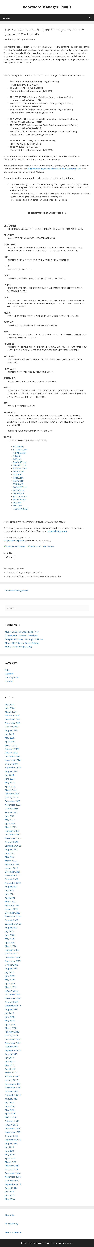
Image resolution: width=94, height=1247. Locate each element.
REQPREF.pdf (19, 499)
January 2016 (11, 1124)
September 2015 (13, 1139)
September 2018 (13, 1005)
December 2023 (12, 801)
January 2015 (11, 1169)
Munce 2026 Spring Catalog (18, 646)
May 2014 (10, 1199)
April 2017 (10, 1069)
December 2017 (12, 1039)
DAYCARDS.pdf (20, 462)
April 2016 (10, 1113)
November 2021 (12, 875)
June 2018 (10, 1016)
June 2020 (10, 935)
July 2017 (9, 1057)
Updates (19, 568)
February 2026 (12, 715)
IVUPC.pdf (18, 480)
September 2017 (13, 1050)
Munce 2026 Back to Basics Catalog (22, 643)
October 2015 (11, 1136)
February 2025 (12, 749)
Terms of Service (13, 1232)
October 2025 (11, 726)
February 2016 (12, 1121)
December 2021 (12, 871)
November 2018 (12, 998)
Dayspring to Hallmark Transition (21, 635)
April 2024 (10, 786)
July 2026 (9, 704)
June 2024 (10, 778)
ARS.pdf (17, 455)
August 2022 (11, 849)
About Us (9, 1215)
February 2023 (12, 830)
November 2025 (12, 723)
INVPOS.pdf (18, 471)
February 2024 (12, 793)
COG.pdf (17, 459)
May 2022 (10, 856)
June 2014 (10, 1195)
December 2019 (12, 957)
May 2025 (10, 737)
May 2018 (10, 1020)
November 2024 (12, 760)
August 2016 (11, 1098)
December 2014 (12, 1173)
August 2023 (11, 812)
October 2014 (11, 1180)
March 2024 (11, 789)
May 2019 (10, 979)
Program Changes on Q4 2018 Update (24, 572)
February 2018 (12, 1031)
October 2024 (11, 763)
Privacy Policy (11, 1223)
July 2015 (9, 1147)
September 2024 (13, 767)
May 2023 (10, 819)
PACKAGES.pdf (20, 487)
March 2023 (11, 827)
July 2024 (9, 775)
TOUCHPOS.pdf (20, 508)
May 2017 (10, 1065)
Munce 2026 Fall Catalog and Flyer (21, 631)
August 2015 (11, 1143)
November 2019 (12, 961)
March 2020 (11, 946)
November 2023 (12, 804)
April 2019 (10, 983)
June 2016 (10, 1106)
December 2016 (12, 1083)
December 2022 (12, 834)
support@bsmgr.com (14, 540)
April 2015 (10, 1158)
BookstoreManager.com (16, 590)
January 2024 (11, 797)
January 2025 (11, 752)
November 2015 (12, 1132)
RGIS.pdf (17, 502)
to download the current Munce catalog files (54, 168)
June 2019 (10, 975)
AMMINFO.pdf (20, 449)
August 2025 (11, 730)
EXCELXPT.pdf (20, 468)
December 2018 (12, 994)
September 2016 (13, 1095)
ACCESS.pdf (18, 446)
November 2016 (12, 1087)
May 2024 (10, 782)
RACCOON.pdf (20, 496)
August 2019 (11, 968)
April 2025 (10, 741)
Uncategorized (12, 677)
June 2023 (10, 816)
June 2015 (10, 1150)
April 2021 (10, 897)
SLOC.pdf (17, 505)
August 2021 (11, 886)
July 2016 (9, 1102)
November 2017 (12, 1042)
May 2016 (10, 1109)
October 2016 (11, 1091)
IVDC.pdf (17, 474)
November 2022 (12, 838)
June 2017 (10, 1061)
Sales (7, 670)
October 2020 (11, 920)
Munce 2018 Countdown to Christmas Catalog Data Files (33, 576)
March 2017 (11, 1072)
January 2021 (11, 909)
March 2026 (11, 711)
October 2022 (11, 842)
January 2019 (11, 990)
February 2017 (12, 1076)
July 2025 (9, 734)
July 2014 (9, 1191)
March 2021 (11, 901)
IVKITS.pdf (18, 477)
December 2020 (12, 912)
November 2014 (12, 1176)
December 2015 (12, 1128)
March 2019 (11, 987)
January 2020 (11, 953)
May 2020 (10, 938)
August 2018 (11, 1009)
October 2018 (11, 1002)
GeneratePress (66, 1243)
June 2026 (10, 708)
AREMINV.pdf (19, 452)
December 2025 (12, 719)
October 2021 (11, 879)
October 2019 (11, 964)
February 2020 (12, 950)
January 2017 (11, 1080)
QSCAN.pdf (18, 493)
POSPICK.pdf (19, 490)
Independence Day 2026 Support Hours (24, 639)
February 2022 (12, 864)
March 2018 (11, 1028)
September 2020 (13, 923)
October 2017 (11, 1046)
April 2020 (10, 942)
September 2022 (13, 845)
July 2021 (9, 890)
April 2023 (10, 823)
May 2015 (10, 1154)
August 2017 (11, 1054)
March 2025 (11, 745)
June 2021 (10, 894)
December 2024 (12, 756)
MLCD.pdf (18, 484)
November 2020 (12, 916)
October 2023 (11, 808)
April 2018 (10, 1024)
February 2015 (12, 1165)
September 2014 (13, 1184)
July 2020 (9, 931)
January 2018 (11, 1035)
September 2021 (13, 883)
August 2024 (11, 771)
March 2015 (11, 1162)
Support (10, 568)
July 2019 (9, 972)
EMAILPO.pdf (19, 465)
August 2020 (11, 927)
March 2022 (11, 860)
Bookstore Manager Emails (47, 7)
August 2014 (11, 1188)
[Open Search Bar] (90, 17)
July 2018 (9, 1013)
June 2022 (10, 853)
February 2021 (12, 905)
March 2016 (11, 1117)
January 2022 (11, 868)
